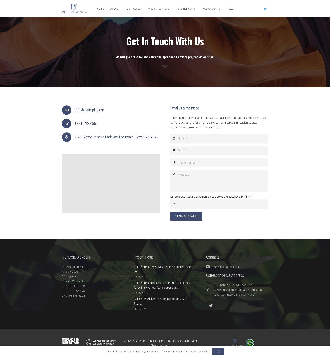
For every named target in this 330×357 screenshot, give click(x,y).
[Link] (74, 8)
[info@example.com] (68, 110)
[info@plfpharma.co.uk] (209, 266)
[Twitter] (265, 8)
